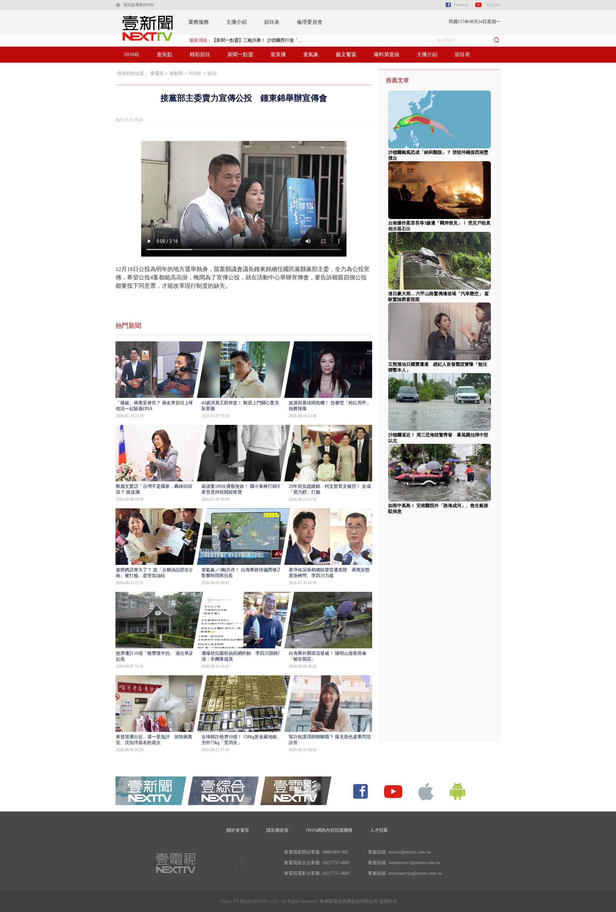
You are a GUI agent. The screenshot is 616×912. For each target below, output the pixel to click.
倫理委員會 (309, 22)
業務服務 (198, 22)
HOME (132, 54)
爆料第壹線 (386, 54)
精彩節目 (200, 54)
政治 (212, 73)
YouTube (493, 5)
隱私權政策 (277, 830)
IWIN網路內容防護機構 (329, 830)
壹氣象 (311, 54)
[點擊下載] (426, 791)
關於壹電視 (238, 830)
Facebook (461, 5)
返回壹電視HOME (139, 5)
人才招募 (379, 830)
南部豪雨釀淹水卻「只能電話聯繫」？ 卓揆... (257, 41)
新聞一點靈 (240, 54)
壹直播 (278, 54)
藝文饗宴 (346, 54)
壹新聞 (176, 73)
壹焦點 (164, 54)
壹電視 (157, 73)
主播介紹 (236, 22)
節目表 (271, 22)
